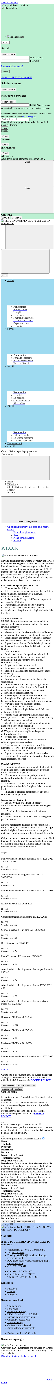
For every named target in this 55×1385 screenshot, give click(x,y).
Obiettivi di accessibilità (18, 1319)
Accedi (5, 42)
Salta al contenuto (9, 2)
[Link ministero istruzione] (14, 5)
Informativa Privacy (16, 1311)
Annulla (5, 218)
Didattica (11, 484)
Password (34, 60)
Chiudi (5, 136)
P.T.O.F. (17, 540)
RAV (15, 535)
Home (10, 481)
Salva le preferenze (24, 1221)
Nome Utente (36, 57)
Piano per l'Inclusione (23, 537)
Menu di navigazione (27, 521)
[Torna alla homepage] (27, 222)
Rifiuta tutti (26, 1086)
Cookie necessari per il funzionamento (20, 1124)
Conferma (16, 218)
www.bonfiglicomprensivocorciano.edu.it (21, 1138)
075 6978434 (18, 1252)
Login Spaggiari (29, 116)
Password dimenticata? (12, 66)
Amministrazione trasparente (21, 1328)
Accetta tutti (12, 1089)
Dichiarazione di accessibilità (21, 1317)
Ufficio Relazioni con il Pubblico (23, 1314)
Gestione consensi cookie (19, 1325)
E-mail (33, 105)
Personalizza (8, 1086)
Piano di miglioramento (24, 532)
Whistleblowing (15, 1322)
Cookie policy (14, 1306)
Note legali (12, 1308)
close (4, 275)
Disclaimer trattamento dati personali (18, 1356)
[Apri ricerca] (30, 237)
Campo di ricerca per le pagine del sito (19, 451)
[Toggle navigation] (25, 261)
